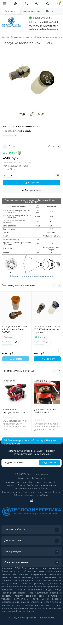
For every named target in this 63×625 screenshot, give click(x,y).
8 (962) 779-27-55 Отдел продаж (31, 474)
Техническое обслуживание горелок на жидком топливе (16, 412)
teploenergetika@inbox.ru (31, 478)
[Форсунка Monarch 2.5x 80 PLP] (31, 114)
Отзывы (51, 11)
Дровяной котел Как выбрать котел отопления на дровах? (46, 412)
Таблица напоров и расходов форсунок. (31, 276)
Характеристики (31, 11)
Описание (9, 11)
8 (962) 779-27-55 (42, 17)
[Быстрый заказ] (15, 342)
